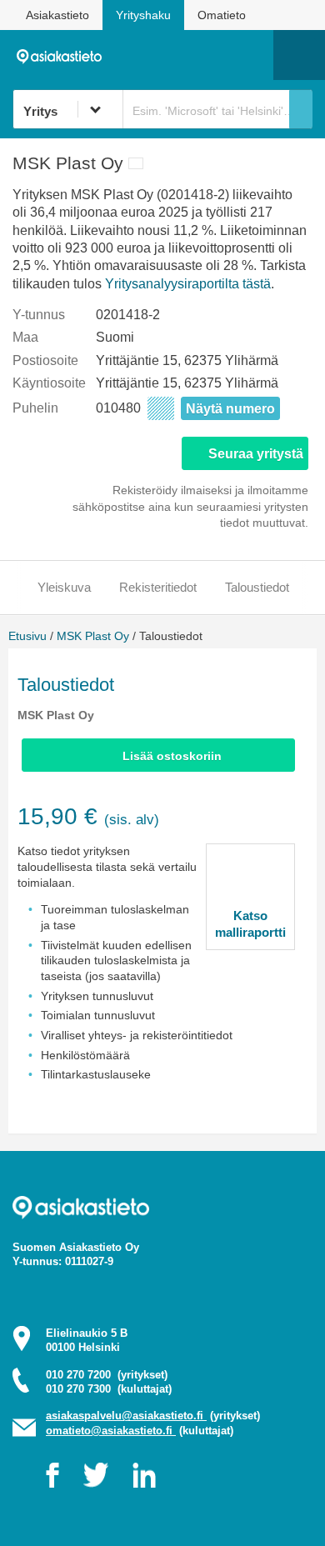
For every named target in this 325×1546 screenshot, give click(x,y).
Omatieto (222, 15)
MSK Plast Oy (93, 636)
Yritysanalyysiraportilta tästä (188, 284)
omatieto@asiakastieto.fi (111, 1430)
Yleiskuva (64, 587)
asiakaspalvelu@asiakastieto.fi (126, 1415)
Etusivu (27, 636)
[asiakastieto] (64, 54)
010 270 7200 (107, 1374)
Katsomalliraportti (250, 923)
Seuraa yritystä (255, 454)
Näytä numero (230, 409)
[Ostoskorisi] (175, 55)
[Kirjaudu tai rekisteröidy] (252, 55)
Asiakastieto (57, 15)
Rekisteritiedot (158, 587)
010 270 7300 (109, 1389)
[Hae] (300, 109)
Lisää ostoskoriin (172, 756)
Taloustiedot (257, 587)
